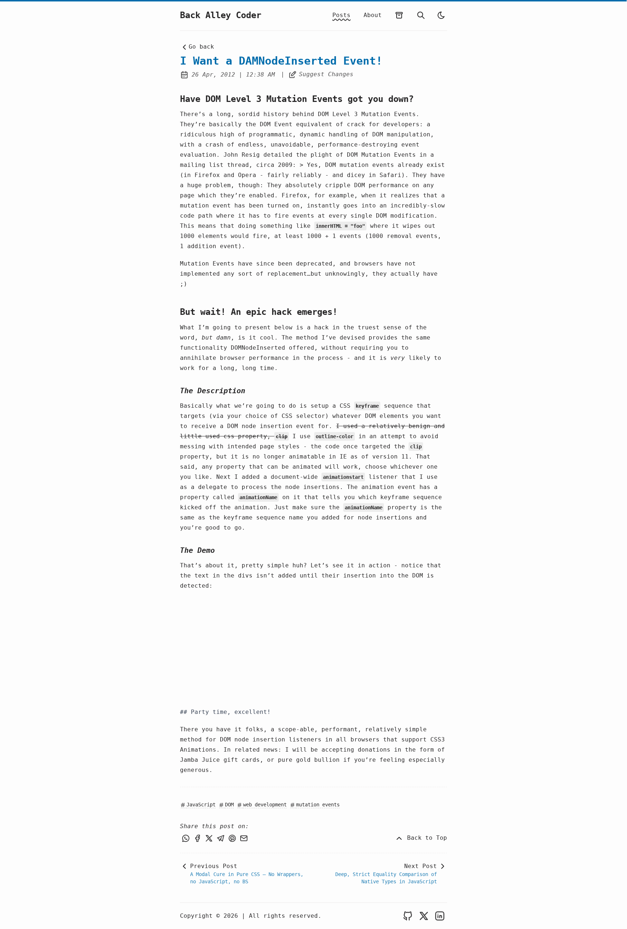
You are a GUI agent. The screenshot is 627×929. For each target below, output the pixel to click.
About (373, 15)
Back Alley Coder (220, 15)
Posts (341, 15)
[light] (441, 15)
